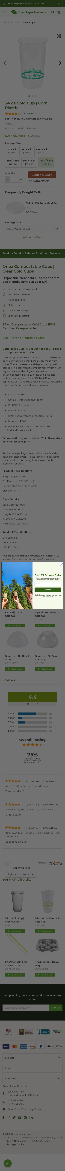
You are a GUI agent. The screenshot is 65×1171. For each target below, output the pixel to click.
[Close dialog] (61, 564)
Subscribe (48, 589)
